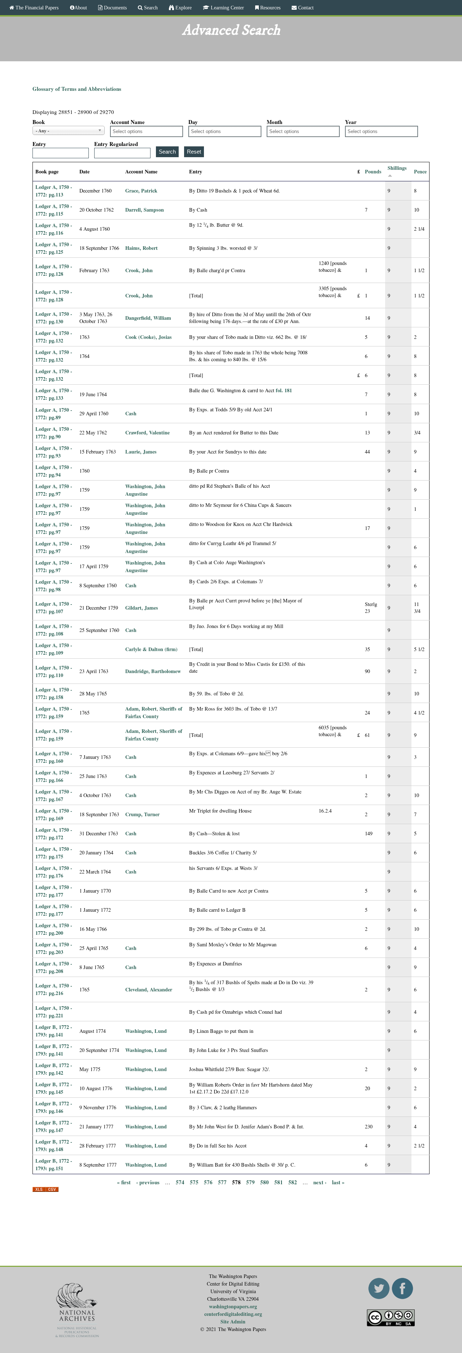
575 (194, 1182)
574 (180, 1182)
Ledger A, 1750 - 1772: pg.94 (53, 470)
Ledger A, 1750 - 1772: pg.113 (53, 190)
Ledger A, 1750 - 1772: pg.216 (53, 989)
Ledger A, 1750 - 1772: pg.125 (53, 248)
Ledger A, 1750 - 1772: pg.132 (53, 336)
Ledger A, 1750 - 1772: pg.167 (53, 795)
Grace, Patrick (141, 190)
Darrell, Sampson (144, 209)
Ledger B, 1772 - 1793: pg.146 (53, 1107)
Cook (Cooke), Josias (148, 337)
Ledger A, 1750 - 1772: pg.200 (53, 929)
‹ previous (148, 1182)
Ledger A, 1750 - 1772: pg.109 (53, 648)
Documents (115, 7)
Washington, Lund (146, 1031)
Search (150, 7)
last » (338, 1182)
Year (351, 122)
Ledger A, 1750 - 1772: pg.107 (53, 607)
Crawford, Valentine (147, 432)
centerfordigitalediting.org (233, 1314)
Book (38, 122)
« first (124, 1182)
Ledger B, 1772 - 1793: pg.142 (53, 1068)
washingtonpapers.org (233, 1306)
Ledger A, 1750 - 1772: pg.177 (53, 890)
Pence (420, 171)
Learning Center (226, 7)
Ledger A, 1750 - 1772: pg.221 (53, 1011)
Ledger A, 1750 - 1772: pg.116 (53, 228)
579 (250, 1182)
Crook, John (139, 270)
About (80, 7)
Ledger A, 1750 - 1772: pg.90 (53, 432)
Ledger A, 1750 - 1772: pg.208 (53, 967)
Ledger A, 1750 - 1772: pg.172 (53, 833)
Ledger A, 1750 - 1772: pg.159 (53, 712)
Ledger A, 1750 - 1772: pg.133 (53, 394)
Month (274, 122)
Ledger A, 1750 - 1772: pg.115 (53, 209)
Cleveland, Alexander (148, 989)
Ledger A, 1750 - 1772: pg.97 (53, 490)
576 (208, 1182)
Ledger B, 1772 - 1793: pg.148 (53, 1145)
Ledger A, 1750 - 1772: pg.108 (53, 629)
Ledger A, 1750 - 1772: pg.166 (53, 776)
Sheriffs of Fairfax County (153, 712)
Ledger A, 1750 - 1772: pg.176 (53, 871)
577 (222, 1182)
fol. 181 (284, 390)
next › (320, 1182)
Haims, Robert (141, 248)
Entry (39, 144)
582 (292, 1182)
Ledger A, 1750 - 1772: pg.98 (53, 585)
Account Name (127, 122)
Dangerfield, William (148, 318)
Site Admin (233, 1321)
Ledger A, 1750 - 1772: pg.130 (53, 317)
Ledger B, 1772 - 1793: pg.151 (53, 1164)
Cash (130, 413)
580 (264, 1182)
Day (193, 122)
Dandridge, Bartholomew (153, 671)
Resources (269, 7)
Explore (183, 7)
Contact (305, 7)
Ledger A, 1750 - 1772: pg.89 (53, 413)
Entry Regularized (116, 144)
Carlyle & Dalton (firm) (151, 649)
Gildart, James (141, 607)
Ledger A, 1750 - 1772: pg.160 (53, 757)
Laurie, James (141, 451)
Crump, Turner (142, 814)
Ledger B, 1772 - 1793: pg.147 (53, 1126)
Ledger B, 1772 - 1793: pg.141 (53, 1030)
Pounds (373, 171)
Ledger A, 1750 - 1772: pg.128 (53, 270)
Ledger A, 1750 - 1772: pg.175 (53, 852)
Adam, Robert (141, 708)
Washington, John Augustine (145, 490)
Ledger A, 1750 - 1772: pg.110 (53, 671)
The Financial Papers (36, 7)
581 (278, 1182)
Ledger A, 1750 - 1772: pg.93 (53, 451)
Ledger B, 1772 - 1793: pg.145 (53, 1088)
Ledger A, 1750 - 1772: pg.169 (53, 814)
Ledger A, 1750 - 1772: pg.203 (53, 948)
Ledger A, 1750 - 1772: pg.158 (53, 693)
